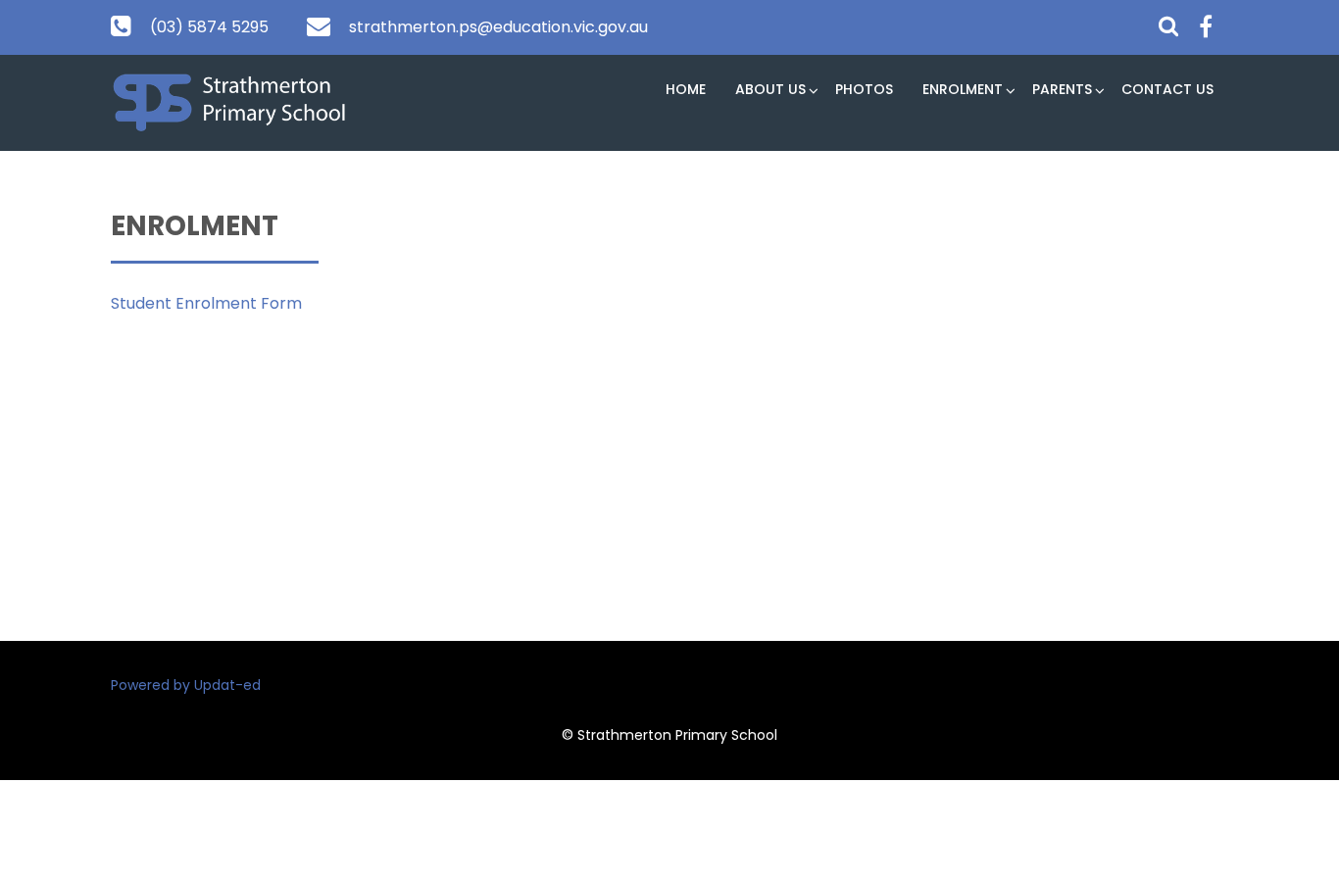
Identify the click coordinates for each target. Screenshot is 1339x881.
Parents (1062, 89)
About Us (770, 89)
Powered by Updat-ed (186, 685)
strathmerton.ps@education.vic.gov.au (498, 27)
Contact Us (1167, 89)
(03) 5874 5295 (209, 27)
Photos (864, 89)
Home (686, 89)
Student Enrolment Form (206, 303)
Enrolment (962, 89)
